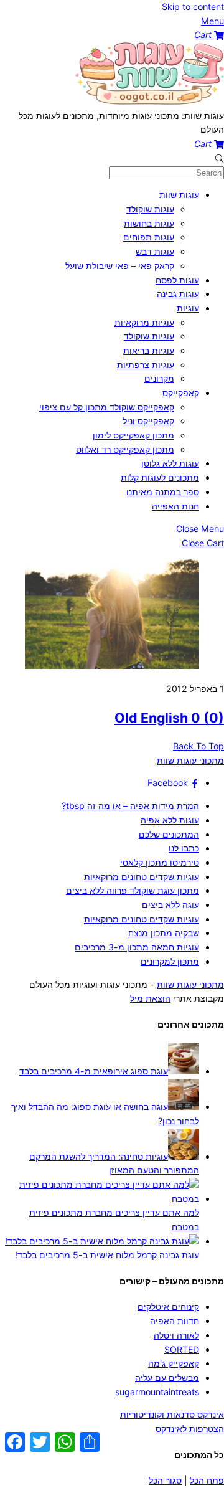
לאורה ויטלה (176, 1335)
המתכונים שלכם (169, 834)
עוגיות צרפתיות (145, 364)
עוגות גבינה (178, 293)
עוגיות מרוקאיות (144, 322)
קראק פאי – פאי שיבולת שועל (119, 265)
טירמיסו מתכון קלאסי (159, 862)
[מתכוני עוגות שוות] (149, 101)
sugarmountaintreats (157, 1391)
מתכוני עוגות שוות (190, 984)
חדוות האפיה (174, 1320)
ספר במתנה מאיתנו (162, 491)
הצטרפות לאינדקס (190, 1428)
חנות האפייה (175, 506)
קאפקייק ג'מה (173, 1363)
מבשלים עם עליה (167, 1377)
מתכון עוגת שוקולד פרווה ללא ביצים (132, 890)
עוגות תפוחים (148, 237)
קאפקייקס (180, 392)
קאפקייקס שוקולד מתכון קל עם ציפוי (106, 407)
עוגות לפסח (177, 280)
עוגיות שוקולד (149, 336)
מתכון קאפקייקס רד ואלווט (125, 449)
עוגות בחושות (149, 223)
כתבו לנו (184, 848)
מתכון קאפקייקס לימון (133, 435)
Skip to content (193, 6)
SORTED (181, 1349)
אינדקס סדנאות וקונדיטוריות (172, 1414)
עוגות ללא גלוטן (170, 463)
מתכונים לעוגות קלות (160, 477)
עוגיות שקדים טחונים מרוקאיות (141, 876)
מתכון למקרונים (170, 961)
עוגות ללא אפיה (170, 820)
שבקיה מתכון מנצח (163, 932)
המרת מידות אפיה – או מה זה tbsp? (130, 805)
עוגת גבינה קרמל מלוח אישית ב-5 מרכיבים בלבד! (107, 1254)
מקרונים (159, 378)
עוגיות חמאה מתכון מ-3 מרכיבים (137, 947)
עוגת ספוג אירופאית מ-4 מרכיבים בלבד (93, 1071)
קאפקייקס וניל (148, 420)
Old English (169, 717)
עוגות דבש (155, 251)
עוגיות (188, 308)
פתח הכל (207, 1480)
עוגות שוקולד (150, 209)
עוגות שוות (179, 194)
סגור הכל (165, 1480)
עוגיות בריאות (148, 350)
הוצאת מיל (150, 998)
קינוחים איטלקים (168, 1306)
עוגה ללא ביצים (170, 904)
